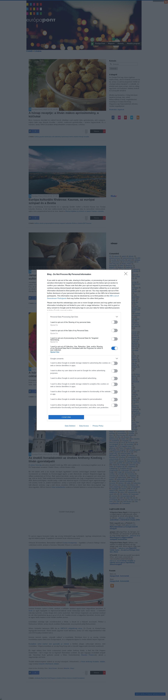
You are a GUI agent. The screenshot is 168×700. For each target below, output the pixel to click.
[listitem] (84, 316)
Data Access (84, 426)
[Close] (126, 274)
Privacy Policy (98, 426)
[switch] (114, 322)
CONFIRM (66, 417)
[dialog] (84, 350)
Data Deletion (70, 426)
